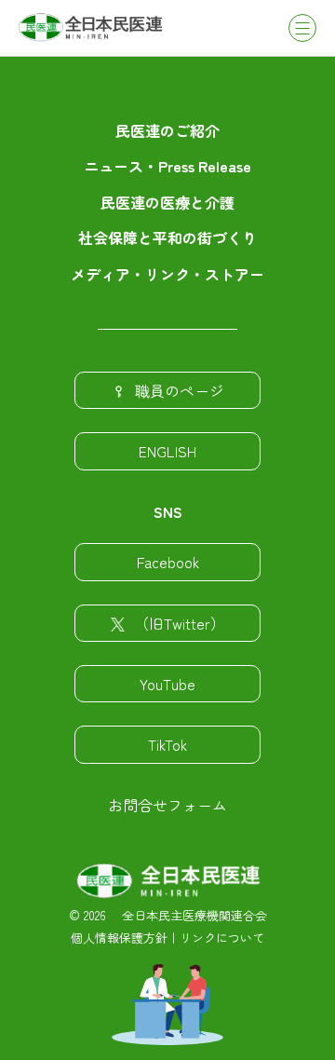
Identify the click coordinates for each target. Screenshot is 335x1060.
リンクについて (222, 937)
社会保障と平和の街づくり (167, 237)
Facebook (168, 561)
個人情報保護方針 (119, 937)
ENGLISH (167, 451)
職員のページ (179, 390)
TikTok (167, 744)
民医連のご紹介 (167, 130)
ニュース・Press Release (167, 166)
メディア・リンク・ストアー (167, 274)
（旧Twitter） (179, 623)
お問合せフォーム (167, 805)
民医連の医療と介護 (167, 202)
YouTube (167, 684)
